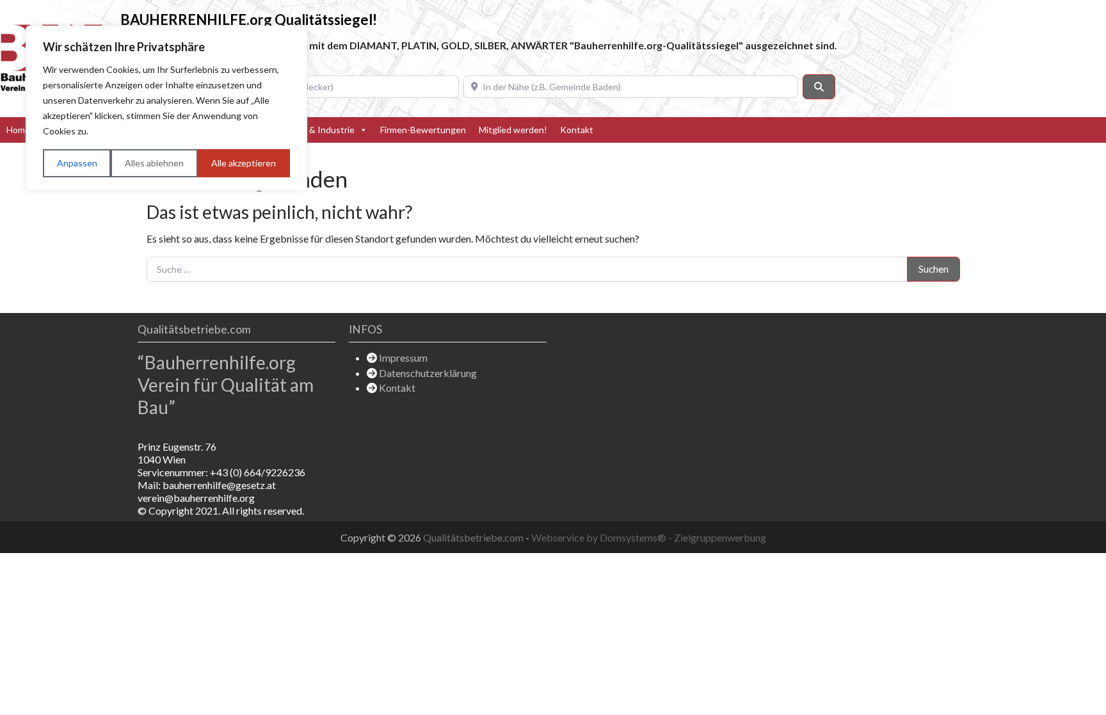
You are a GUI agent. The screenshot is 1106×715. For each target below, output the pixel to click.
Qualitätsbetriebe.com (474, 537)
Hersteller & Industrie (311, 129)
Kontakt (576, 129)
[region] (166, 108)
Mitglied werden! (513, 129)
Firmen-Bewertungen (423, 129)
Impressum (403, 357)
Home (18, 129)
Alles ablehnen (154, 162)
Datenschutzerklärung (428, 373)
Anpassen (77, 162)
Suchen (933, 269)
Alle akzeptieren (243, 162)
